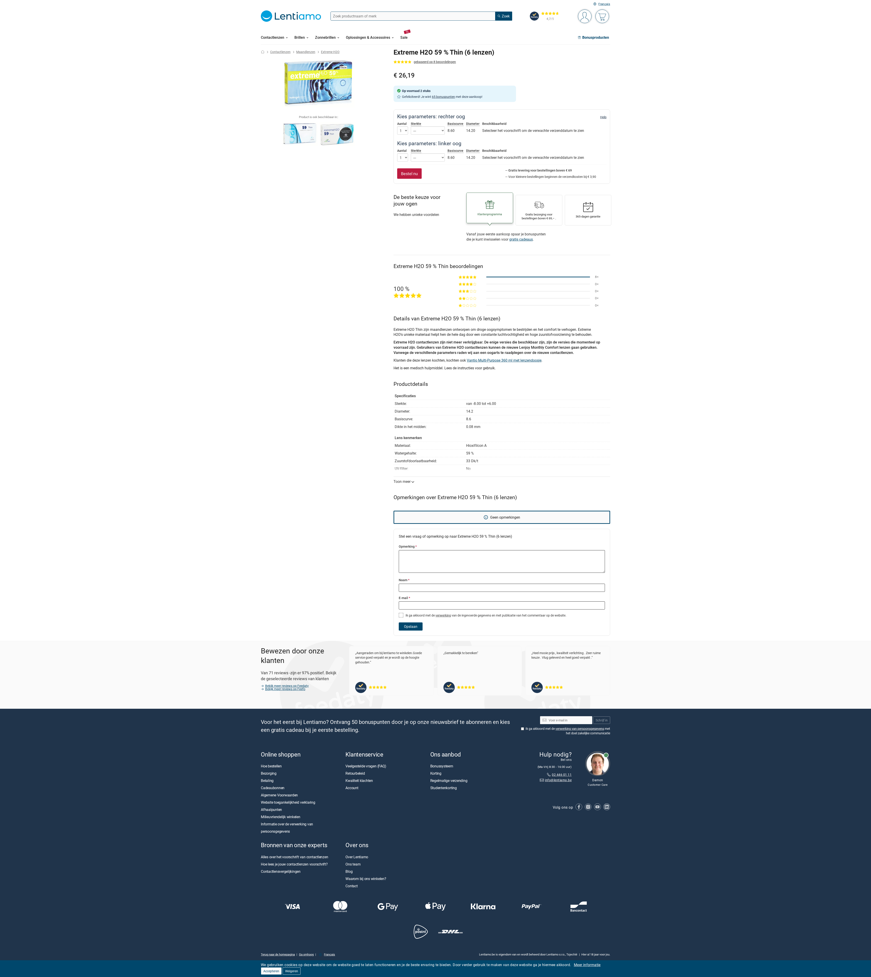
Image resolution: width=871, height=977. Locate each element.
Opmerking (408, 546)
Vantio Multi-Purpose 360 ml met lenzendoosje (504, 360)
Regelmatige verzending (448, 780)
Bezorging (268, 773)
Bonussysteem (441, 766)
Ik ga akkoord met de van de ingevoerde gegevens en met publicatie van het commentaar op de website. (485, 615)
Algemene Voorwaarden (279, 795)
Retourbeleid (355, 773)
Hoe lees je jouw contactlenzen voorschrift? (294, 864)
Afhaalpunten (271, 809)
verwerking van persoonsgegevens (579, 728)
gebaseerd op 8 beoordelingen (435, 62)
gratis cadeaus (521, 239)
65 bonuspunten (443, 96)
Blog (348, 871)
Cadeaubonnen (272, 788)
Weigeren (291, 971)
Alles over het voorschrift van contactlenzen (294, 856)
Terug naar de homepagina (278, 954)
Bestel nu (409, 173)
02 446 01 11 (562, 774)
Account (351, 788)
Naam (404, 580)
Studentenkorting (443, 788)
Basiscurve (455, 123)
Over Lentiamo (356, 856)
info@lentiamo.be (558, 780)
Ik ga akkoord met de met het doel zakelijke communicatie (568, 730)
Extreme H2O (330, 52)
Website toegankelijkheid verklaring (288, 802)
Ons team (352, 864)
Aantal (402, 123)
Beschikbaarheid (494, 123)
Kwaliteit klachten (359, 780)
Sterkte (416, 123)
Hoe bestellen (271, 766)
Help (603, 117)
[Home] (262, 51)
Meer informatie (587, 964)
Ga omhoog (306, 954)
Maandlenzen (305, 52)
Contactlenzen (280, 52)
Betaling (267, 780)
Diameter (473, 123)
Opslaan (410, 626)
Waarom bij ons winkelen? (365, 878)
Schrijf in (602, 720)
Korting (435, 773)
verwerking (443, 615)
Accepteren (271, 971)
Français (604, 4)
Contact (351, 885)
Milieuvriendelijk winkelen (280, 817)
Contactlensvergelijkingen (281, 871)
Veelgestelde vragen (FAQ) (365, 766)
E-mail (404, 598)
